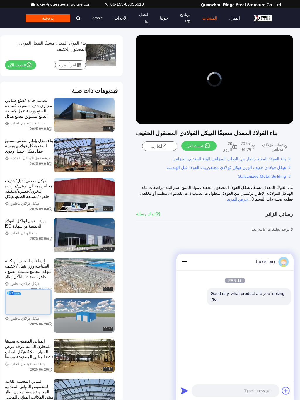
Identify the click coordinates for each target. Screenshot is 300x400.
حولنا (164, 18)
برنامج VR (185, 18)
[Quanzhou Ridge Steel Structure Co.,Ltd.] (262, 18)
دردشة (48, 18)
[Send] (184, 390)
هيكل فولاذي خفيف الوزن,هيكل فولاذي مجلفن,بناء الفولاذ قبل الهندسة (226, 167)
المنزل (234, 18)
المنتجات (209, 18)
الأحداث (120, 18)
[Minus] (184, 261)
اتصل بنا (143, 18)
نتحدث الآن (195, 145)
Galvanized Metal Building (262, 176)
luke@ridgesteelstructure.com (64, 4)
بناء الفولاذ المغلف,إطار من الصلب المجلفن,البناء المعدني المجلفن (229, 158)
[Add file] (286, 390)
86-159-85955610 (126, 4)
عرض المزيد (237, 199)
